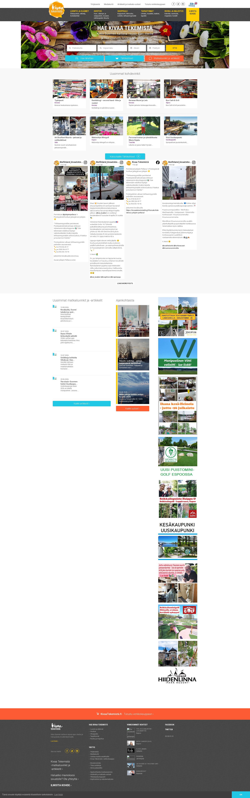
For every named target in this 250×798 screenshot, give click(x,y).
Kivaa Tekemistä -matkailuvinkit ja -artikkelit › (60, 765)
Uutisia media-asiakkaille (99, 757)
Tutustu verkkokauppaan (155, 4)
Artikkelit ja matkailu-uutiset (129, 4)
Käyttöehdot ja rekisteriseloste (101, 779)
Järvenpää (140, 757)
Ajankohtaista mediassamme (101, 772)
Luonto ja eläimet (96, 729)
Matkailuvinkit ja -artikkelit (166, 58)
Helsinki (141, 750)
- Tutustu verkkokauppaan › (127, 714)
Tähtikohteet (126, 58)
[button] (70, 211)
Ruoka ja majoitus (97, 739)
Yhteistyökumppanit (97, 777)
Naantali (141, 772)
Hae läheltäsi (86, 58)
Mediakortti (108, 4)
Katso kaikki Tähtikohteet (122, 156)
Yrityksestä (95, 4)
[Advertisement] (125, 699)
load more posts (125, 283)
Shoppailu (94, 734)
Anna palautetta (96, 768)
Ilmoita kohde (95, 763)
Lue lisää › (54, 741)
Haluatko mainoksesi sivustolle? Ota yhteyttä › (65, 777)
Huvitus (93, 731)
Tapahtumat (94, 736)
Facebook (169, 725)
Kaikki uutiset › (132, 408)
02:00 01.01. (169, 736)
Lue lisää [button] (58, 794)
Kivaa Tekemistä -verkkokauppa (102, 759)
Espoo (144, 731)
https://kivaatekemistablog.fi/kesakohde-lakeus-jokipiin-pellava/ (142, 211)
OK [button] (241, 795)
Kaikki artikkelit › (82, 403)
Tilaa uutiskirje (95, 765)
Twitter (169, 729)
